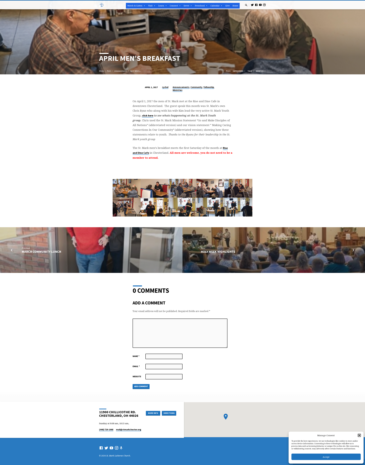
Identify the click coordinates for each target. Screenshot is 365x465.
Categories (238, 71)
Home (235, 5)
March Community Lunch (41, 252)
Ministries (177, 90)
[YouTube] (260, 5)
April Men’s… (135, 71)
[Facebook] (256, 5)
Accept (326, 456)
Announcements (120, 71)
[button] (359, 435)
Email (136, 366)
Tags (250, 71)
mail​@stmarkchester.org (128, 429)
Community (196, 87)
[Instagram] (264, 5)
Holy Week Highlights (218, 252)
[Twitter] (252, 5)
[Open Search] (246, 5)
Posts (109, 71)
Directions (169, 413)
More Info (153, 413)
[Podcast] (121, 448)
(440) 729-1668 (106, 429)
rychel (165, 87)
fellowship (208, 87)
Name (136, 356)
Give (227, 5)
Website (137, 376)
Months (260, 71)
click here (147, 115)
